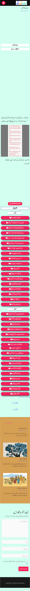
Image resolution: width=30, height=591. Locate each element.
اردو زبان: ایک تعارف (22, 428)
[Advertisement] (15, 27)
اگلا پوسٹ (15, 409)
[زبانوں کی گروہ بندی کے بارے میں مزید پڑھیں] (15, 450)
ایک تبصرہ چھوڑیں (22, 11)
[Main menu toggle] (3, 3)
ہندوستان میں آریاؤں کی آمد (22, 488)
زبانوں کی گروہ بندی (23, 459)
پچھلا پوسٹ (15, 402)
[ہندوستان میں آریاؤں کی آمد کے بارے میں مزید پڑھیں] (15, 480)
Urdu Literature (12, 2)
